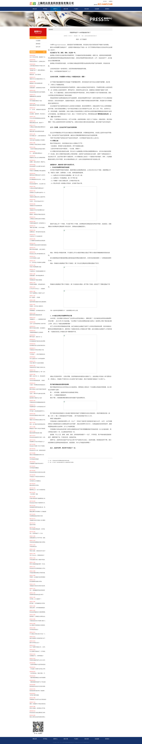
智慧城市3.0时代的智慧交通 (36, 83)
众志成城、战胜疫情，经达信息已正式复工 (38, 113)
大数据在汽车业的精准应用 (36, 205)
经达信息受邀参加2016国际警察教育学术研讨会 (38, 612)
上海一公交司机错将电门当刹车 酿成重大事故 (38, 323)
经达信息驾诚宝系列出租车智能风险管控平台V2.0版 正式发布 (38, 92)
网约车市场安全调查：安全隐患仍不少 (38, 328)
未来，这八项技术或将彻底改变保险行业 (38, 424)
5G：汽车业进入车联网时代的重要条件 (38, 262)
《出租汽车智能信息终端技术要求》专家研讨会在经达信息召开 (38, 148)
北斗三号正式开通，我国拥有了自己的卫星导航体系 (38, 57)
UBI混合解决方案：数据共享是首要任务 (38, 559)
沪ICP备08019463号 (85, 742)
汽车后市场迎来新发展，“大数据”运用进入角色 (38, 380)
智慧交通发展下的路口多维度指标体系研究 (38, 105)
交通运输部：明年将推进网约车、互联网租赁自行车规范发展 (38, 275)
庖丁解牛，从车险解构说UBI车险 (37, 603)
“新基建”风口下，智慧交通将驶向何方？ (38, 70)
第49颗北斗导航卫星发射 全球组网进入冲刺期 (38, 144)
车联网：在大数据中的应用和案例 (37, 577)
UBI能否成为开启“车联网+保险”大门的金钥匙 (38, 620)
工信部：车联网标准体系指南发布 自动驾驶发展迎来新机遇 (38, 384)
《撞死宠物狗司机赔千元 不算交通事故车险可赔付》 (38, 682)
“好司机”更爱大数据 (34, 695)
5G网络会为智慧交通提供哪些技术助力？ (38, 127)
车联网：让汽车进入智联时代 (36, 306)
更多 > (44, 52)
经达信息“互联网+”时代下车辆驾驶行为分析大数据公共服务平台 (38, 446)
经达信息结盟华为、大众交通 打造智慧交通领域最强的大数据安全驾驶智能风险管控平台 (38, 183)
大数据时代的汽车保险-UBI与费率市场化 (38, 520)
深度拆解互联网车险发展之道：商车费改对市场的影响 (38, 507)
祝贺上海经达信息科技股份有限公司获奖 (38, 716)
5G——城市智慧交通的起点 (36, 153)
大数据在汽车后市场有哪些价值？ (37, 210)
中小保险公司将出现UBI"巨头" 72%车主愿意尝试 (38, 633)
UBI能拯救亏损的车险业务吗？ (37, 463)
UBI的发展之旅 (33, 546)
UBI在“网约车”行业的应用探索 (37, 363)
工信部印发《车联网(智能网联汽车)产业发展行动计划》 (38, 271)
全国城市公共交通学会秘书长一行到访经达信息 (38, 192)
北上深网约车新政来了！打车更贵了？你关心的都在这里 (38, 651)
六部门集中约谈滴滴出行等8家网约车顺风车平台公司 (38, 140)
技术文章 (38, 46)
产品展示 (76, 8)
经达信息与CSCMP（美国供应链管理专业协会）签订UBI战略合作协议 (38, 450)
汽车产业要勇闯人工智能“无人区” (37, 293)
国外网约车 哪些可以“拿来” (36, 397)
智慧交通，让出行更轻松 (35, 74)
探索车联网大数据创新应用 (36, 314)
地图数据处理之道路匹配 (35, 96)
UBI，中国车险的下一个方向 (36, 533)
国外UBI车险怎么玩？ (35, 642)
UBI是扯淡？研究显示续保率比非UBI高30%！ (38, 476)
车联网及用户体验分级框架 (36, 279)
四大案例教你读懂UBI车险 (36, 581)
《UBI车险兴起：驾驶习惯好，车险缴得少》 (38, 673)
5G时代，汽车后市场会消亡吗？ (37, 201)
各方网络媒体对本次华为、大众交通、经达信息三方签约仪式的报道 (38, 179)
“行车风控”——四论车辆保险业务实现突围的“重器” (38, 354)
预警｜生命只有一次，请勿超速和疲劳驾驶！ (38, 376)
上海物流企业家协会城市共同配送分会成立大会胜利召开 (38, 218)
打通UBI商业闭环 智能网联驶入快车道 (38, 498)
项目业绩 (86, 8)
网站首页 (35, 8)
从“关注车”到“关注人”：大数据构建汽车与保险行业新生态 (38, 288)
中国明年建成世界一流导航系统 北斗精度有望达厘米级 (38, 223)
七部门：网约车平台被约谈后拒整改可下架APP (38, 393)
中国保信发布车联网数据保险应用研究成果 (38, 402)
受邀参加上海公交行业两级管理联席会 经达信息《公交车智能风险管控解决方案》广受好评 (38, 157)
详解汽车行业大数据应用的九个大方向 (38, 78)
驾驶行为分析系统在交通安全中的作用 (38, 419)
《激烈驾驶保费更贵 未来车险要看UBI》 (38, 677)
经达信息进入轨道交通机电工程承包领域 (38, 712)
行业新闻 (38, 40)
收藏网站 (110, 1)
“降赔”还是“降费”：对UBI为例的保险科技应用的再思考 (38, 227)
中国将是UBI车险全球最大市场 (37, 349)
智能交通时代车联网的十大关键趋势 (38, 511)
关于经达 (45, 8)
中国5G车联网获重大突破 (35, 266)
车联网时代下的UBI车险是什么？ (37, 441)
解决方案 (66, 8)
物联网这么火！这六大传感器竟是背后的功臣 (38, 489)
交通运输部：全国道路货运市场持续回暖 (38, 87)
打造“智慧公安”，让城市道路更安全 (38, 135)
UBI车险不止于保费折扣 (35, 481)
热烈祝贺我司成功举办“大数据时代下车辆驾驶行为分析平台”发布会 (38, 690)
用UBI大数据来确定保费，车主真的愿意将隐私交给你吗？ (38, 564)
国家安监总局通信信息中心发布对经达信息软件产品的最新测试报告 (38, 175)
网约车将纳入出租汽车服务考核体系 (38, 389)
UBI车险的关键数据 (34, 467)
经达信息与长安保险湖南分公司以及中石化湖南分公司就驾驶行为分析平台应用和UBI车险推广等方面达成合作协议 (38, 568)
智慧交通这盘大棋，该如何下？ (37, 122)
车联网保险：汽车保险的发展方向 (37, 310)
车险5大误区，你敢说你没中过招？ (38, 550)
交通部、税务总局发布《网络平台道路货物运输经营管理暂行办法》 (38, 162)
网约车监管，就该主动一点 (36, 336)
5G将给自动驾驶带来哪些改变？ (37, 188)
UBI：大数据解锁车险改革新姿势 (37, 590)
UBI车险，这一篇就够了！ (36, 598)
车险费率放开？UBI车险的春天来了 (38, 406)
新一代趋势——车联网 (35, 297)
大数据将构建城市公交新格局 (36, 332)
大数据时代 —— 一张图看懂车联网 (38, 319)
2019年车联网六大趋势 (35, 258)
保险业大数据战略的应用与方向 (37, 454)
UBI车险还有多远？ (34, 629)
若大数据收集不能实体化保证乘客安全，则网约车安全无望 (38, 341)
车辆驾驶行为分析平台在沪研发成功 (38, 699)
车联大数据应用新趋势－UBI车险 (37, 529)
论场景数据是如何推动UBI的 (36, 515)
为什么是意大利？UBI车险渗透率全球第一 (38, 358)
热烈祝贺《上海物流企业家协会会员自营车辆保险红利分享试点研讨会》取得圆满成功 (38, 616)
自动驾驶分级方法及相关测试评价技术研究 (38, 345)
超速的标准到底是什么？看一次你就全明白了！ (38, 371)
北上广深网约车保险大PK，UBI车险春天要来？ (38, 647)
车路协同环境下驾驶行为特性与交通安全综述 (38, 367)
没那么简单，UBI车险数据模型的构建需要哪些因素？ (38, 607)
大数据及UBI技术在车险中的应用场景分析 (38, 585)
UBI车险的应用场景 (34, 459)
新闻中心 (55, 8)
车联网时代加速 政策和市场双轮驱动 (38, 245)
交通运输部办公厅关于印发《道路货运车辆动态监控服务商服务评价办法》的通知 (38, 537)
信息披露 (97, 8)
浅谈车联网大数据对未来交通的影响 (38, 301)
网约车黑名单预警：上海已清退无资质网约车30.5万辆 (38, 249)
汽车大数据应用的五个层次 (36, 100)
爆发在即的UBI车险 (34, 485)
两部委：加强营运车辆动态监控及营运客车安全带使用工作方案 (38, 214)
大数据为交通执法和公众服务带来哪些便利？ (38, 196)
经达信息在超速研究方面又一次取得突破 (38, 437)
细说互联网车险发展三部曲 (36, 432)
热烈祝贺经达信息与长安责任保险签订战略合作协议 (38, 686)
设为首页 (105, 1)
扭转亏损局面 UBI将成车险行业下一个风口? (38, 638)
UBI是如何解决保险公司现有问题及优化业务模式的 (38, 572)
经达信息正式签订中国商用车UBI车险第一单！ (38, 502)
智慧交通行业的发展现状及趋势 (37, 131)
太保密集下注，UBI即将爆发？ (37, 655)
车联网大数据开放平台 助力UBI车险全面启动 (38, 660)
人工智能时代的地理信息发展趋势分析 (38, 240)
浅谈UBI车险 (33, 524)
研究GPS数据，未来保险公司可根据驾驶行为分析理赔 (38, 708)
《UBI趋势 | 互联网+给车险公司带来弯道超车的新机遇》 (38, 668)
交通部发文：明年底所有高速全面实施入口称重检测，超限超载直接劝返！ (38, 231)
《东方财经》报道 (34, 494)
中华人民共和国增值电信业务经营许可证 (38, 118)
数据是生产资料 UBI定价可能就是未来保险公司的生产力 (38, 428)
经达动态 (38, 37)
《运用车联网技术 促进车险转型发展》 (38, 664)
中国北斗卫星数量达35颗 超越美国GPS (38, 170)
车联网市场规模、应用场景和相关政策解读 (38, 284)
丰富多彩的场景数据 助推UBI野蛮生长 (38, 542)
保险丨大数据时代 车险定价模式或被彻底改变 (38, 703)
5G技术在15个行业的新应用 (36, 236)
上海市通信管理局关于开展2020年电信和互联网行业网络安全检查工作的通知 (38, 65)
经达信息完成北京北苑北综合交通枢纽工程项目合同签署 (38, 472)
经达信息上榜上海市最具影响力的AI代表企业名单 (38, 253)
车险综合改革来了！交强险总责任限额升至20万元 (38, 61)
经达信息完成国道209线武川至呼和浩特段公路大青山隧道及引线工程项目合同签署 (38, 415)
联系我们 (107, 8)
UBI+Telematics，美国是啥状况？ (37, 555)
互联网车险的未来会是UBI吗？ (37, 594)
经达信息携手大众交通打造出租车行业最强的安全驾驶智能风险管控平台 (38, 166)
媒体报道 (38, 43)
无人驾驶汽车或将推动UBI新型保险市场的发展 (38, 625)
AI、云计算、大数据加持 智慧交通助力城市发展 (38, 109)
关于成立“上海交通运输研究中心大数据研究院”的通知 (38, 411)
